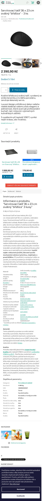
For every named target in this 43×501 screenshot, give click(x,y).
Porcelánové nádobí (25, 383)
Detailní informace (6, 123)
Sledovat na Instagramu (18, 443)
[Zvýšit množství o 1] (8, 89)
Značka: (7, 21)
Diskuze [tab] (18, 191)
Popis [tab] (4, 191)
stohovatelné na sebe (27, 307)
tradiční (22, 281)
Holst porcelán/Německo (28, 285)
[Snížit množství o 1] (8, 91)
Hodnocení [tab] (11, 191)
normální (23, 315)
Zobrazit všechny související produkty (21, 185)
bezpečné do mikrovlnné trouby (28, 294)
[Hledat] (27, 3)
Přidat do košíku (20, 90)
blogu (20, 343)
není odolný (23, 312)
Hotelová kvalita (25, 299)
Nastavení (21, 489)
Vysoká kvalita (24, 279)
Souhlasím (21, 496)
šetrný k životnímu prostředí (29, 317)
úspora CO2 (24, 319)
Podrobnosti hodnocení (26, 19)
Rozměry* (6, 283)
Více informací (15, 484)
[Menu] (38, 3)
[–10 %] (32, 152)
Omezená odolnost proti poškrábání (28, 302)
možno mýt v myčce (26, 305)
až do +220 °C (24, 309)
